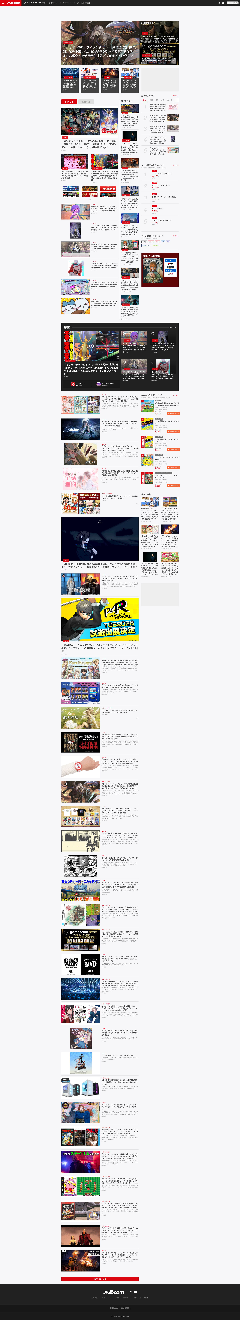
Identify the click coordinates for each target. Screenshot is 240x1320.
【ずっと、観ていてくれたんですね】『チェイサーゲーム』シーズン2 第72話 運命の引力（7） (120, 859)
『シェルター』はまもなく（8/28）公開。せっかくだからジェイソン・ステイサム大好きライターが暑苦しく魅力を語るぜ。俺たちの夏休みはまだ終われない (120, 1156)
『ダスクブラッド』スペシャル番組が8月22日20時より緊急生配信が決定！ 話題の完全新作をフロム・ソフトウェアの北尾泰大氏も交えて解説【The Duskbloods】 (130, 120)
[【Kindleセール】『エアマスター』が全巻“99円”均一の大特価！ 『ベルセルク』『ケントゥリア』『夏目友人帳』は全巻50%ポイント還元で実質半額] (80, 1137)
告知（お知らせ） (147, 55)
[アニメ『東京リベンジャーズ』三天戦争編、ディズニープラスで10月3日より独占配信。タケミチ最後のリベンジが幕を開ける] (75, 230)
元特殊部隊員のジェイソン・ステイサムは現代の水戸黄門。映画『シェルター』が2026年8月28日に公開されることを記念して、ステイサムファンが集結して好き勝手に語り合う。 (120, 1162)
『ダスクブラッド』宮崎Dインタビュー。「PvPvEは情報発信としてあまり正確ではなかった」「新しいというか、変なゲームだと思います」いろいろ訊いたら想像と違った (129, 147)
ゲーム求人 (65, 3)
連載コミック (105, 856)
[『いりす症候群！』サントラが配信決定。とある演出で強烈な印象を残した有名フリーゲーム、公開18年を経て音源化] (80, 1038)
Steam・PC (145, 245)
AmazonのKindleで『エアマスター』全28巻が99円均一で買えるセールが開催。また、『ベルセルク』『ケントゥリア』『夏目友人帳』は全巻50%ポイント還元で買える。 (120, 1137)
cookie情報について (136, 1298)
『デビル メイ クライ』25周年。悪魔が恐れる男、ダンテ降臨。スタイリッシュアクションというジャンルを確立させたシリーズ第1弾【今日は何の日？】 (120, 1230)
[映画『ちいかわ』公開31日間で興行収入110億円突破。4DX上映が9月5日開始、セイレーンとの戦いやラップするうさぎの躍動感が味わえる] (75, 306)
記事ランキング (148, 95)
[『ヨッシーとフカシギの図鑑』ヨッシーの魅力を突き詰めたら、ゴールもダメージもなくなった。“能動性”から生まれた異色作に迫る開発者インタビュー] (170, 557)
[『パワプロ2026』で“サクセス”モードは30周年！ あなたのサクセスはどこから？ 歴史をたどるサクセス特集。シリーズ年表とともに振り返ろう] (170, 502)
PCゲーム (45, 3)
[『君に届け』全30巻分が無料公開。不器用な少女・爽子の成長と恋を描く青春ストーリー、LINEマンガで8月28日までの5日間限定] (173, 107)
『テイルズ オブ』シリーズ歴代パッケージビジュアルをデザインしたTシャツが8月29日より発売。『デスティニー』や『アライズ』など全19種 (120, 810)
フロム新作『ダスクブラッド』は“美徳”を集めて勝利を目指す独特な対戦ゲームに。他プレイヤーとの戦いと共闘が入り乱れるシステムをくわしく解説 (129, 175)
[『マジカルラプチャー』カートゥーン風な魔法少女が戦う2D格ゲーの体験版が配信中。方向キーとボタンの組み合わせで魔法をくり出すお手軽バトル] (75, 287)
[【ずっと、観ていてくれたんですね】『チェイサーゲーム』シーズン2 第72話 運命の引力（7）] (80, 866)
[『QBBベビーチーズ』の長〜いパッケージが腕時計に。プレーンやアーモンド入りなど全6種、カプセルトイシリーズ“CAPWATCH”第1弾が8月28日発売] (80, 767)
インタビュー (127, 77)
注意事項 (125, 1298)
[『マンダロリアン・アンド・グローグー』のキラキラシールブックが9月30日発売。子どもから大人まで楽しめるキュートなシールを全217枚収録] (173, 150)
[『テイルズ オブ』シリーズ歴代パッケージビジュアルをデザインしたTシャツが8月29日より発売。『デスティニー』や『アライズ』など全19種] (80, 816)
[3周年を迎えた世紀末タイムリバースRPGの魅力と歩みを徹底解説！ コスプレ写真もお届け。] (80, 718)
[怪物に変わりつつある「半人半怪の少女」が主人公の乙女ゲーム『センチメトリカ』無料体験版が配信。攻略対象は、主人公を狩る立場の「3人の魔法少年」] (75, 249)
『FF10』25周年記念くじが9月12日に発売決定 (117, 1055)
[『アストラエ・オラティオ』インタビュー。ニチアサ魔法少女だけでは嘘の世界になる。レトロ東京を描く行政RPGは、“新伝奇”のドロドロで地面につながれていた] (130, 218)
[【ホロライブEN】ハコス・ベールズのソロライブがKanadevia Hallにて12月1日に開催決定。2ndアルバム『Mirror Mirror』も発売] (75, 268)
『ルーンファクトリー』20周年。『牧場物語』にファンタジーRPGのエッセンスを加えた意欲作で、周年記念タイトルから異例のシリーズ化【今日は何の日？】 (120, 909)
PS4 (168, 242)
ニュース (72, 3)
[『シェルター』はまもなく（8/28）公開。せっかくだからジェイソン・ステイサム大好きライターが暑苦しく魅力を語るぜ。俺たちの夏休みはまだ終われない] (80, 1162)
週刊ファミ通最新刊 (151, 256)
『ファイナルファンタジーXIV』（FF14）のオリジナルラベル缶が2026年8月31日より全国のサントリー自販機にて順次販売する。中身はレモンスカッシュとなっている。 (120, 691)
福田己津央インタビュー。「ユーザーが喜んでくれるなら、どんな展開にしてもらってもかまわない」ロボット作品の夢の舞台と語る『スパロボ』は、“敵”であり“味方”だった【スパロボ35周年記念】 (129, 84)
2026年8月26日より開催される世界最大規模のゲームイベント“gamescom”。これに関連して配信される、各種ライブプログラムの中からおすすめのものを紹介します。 (120, 989)
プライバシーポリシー (107, 1298)
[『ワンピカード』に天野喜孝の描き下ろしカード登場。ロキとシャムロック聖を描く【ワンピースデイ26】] (80, 1112)
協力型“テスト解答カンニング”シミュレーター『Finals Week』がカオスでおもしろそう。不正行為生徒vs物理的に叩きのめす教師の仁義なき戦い (104, 208)
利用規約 (118, 1298)
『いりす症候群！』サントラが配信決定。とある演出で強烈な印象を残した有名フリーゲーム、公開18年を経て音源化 (120, 1033)
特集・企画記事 (85, 3)
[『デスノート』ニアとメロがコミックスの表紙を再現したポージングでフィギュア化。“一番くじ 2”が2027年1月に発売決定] (80, 584)
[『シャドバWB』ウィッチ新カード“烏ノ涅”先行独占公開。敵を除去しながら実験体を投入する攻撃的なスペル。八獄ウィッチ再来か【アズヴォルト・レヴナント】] (173, 117)
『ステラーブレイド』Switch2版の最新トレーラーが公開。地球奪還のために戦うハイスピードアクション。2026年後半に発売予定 (119, 423)
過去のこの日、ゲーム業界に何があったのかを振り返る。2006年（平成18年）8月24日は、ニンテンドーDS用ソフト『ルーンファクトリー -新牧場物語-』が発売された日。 (120, 915)
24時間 (151, 100)
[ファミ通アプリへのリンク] (114, 1308)
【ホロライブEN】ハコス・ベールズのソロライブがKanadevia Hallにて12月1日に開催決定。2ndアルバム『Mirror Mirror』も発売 (104, 265)
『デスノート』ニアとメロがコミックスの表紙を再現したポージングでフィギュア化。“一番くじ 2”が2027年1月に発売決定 (120, 578)
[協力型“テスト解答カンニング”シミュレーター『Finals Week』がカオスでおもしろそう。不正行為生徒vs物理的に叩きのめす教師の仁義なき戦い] (75, 212)
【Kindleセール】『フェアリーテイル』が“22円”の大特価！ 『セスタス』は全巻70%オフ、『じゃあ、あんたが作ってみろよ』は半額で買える (149, 541)
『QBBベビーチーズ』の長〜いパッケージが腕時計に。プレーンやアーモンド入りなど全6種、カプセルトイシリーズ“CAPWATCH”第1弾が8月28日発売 (120, 761)
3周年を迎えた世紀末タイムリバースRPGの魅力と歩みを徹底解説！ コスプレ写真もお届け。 (119, 711)
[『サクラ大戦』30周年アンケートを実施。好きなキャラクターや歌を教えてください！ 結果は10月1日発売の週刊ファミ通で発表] (90, 73)
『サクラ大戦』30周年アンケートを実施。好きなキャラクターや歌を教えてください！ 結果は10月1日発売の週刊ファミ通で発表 (90, 84)
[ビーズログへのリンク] (126, 1308)
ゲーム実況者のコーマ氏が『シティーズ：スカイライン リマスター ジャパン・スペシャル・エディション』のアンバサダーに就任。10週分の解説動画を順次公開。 (120, 890)
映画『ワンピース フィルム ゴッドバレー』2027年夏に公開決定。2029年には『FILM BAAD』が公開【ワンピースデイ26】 (119, 959)
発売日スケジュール (55, 3)
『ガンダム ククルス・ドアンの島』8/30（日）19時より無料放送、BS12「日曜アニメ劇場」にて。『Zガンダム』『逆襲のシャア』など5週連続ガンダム (89, 144)
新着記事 (86, 101)
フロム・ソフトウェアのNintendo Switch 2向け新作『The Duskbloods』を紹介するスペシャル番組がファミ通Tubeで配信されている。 (120, 1260)
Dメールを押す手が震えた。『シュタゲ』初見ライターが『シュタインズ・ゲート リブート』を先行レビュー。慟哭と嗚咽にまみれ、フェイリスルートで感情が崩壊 (130, 257)
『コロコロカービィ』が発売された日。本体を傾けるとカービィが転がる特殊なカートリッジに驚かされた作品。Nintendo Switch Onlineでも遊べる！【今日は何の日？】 (120, 1181)
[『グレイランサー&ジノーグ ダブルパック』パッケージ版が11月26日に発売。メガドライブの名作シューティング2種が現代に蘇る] (74, 161)
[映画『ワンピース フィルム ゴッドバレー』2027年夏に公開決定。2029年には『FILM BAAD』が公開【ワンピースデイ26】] (80, 964)
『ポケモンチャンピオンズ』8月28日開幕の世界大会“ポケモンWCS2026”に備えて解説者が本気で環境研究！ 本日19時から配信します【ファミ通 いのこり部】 (104, 176)
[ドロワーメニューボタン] (3, 3)
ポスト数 (169, 100)
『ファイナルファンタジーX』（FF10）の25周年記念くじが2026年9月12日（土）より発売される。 (120, 1058)
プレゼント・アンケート (90, 77)
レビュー (144, 33)
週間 (157, 100)
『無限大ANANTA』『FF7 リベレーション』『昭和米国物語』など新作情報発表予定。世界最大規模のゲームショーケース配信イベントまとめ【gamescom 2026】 (70, 84)
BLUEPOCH (105, 715)
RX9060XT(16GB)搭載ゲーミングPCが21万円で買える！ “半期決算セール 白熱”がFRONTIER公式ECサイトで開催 (120, 1082)
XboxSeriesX (155, 245)
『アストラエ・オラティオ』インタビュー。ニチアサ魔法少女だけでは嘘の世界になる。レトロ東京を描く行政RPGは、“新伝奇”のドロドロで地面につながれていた (129, 230)
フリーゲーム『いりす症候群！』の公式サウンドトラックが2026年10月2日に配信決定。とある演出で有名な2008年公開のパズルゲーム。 (120, 1038)
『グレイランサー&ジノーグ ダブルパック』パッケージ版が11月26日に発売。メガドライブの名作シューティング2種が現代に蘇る (74, 175)
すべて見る (176, 95)
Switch (35, 3)
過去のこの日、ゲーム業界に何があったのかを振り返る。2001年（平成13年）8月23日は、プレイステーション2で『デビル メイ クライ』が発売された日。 (120, 1236)
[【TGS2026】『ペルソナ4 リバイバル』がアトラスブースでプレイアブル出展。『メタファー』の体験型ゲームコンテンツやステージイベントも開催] (100, 619)
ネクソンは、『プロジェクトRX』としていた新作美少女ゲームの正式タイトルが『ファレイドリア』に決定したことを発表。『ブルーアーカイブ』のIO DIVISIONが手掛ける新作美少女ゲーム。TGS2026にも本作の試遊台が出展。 (120, 454)
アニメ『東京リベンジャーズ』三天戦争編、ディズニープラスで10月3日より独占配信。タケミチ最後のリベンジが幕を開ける (104, 227)
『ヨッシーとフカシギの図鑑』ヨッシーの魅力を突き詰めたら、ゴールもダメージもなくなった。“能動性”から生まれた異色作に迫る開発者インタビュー (169, 569)
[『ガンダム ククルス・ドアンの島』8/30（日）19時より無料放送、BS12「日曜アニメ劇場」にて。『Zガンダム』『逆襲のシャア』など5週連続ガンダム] (89, 122)
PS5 (39, 3)
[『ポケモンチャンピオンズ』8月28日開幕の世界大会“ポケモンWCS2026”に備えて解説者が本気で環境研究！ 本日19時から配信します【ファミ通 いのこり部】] (104, 161)
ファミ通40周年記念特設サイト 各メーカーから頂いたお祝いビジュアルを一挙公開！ (120, 497)
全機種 (144, 242)
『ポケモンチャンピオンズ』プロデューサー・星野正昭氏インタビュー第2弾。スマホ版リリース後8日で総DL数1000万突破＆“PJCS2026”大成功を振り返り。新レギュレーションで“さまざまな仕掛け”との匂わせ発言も (129, 202)
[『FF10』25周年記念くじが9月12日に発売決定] (80, 1063)
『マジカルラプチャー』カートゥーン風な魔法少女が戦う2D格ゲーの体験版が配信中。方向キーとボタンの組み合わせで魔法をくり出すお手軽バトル (104, 284)
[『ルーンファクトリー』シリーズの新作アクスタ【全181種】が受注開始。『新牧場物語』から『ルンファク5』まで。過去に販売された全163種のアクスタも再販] (80, 668)
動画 (78, 3)
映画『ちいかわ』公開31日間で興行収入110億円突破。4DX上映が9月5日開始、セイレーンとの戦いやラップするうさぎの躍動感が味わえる (104, 303)
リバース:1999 (108, 708)
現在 (144, 100)
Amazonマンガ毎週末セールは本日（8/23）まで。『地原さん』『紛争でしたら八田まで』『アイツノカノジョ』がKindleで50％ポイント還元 (120, 1008)
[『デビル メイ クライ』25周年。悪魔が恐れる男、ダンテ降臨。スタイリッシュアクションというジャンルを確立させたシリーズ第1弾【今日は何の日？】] (80, 1236)
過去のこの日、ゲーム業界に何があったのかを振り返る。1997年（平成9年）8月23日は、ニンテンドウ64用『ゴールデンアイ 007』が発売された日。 (120, 1211)
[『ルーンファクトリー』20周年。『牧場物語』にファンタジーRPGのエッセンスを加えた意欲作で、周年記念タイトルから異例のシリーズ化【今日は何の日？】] (80, 915)
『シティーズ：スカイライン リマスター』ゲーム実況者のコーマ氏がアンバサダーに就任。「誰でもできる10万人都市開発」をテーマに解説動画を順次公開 (120, 885)
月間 (162, 100)
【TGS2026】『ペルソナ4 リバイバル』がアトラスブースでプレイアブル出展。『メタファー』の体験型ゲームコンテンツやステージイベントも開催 (99, 648)
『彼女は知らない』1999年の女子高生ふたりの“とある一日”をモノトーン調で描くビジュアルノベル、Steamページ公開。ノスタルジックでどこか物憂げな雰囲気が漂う (120, 835)
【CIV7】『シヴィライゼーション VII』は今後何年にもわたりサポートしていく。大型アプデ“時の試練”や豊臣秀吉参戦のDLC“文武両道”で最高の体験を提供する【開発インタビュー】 (129, 284)
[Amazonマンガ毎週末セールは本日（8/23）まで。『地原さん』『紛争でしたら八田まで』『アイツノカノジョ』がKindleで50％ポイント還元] (80, 1014)
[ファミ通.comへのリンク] (13, 3)
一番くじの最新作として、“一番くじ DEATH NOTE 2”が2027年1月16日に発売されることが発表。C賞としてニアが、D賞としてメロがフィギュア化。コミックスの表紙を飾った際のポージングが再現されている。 (120, 584)
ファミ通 (104, 500)
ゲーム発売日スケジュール (152, 236)
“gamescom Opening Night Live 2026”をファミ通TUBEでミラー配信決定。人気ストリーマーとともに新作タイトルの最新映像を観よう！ (159, 59)
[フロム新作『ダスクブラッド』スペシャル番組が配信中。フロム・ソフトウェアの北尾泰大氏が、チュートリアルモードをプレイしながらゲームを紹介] (110, 73)
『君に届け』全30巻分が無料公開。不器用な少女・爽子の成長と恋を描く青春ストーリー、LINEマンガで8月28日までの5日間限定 (158, 107)
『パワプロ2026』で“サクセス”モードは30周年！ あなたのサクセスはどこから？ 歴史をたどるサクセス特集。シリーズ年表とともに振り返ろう (169, 513)
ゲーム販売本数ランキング (152, 165)
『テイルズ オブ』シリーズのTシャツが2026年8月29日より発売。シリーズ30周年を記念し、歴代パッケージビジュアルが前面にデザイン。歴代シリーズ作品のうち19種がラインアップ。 (120, 816)
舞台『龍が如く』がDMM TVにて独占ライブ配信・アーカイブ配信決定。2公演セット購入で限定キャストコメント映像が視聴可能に (120, 737)
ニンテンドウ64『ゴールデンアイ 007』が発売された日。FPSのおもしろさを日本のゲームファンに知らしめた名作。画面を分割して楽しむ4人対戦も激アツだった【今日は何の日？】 (120, 1205)
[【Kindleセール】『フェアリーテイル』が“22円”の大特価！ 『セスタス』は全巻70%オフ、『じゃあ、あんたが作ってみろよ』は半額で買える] (150, 529)
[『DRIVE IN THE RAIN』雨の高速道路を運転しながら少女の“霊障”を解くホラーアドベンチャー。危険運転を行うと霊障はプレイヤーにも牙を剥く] (100, 539)
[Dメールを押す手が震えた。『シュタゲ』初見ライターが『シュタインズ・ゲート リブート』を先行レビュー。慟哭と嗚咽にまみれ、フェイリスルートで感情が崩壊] (130, 245)
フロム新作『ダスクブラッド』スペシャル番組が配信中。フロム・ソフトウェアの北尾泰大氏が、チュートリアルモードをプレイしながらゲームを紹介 (109, 84)
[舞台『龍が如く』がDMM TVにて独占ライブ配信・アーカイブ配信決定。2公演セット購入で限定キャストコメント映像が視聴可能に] (80, 742)
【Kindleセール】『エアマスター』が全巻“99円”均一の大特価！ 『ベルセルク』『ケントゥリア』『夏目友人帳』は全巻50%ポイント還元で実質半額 (120, 1131)
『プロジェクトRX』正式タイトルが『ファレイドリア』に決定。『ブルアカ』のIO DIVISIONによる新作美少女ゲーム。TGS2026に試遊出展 (120, 448)
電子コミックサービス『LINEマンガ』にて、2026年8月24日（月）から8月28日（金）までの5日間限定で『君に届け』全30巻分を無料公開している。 (120, 478)
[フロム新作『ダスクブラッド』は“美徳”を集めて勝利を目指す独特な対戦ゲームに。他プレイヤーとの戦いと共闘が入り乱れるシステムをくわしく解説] (130, 163)
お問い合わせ (95, 1298)
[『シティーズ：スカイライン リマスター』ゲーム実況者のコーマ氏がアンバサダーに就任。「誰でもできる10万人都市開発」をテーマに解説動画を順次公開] (80, 890)
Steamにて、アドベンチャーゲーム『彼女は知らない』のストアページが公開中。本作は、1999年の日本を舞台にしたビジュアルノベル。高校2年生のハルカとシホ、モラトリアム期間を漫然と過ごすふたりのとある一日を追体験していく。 (120, 841)
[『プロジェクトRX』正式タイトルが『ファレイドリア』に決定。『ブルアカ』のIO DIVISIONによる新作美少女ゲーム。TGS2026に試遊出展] (80, 454)
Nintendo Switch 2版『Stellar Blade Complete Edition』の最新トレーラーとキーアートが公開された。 (120, 428)
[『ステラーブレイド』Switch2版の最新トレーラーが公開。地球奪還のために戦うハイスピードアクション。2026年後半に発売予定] (80, 429)
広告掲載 (146, 1298)
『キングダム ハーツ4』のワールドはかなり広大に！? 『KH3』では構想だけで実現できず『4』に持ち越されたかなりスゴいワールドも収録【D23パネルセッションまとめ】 (169, 541)
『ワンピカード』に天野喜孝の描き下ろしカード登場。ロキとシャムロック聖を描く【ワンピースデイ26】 (119, 1107)
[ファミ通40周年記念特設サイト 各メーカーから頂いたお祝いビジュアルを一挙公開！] (80, 503)
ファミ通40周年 (108, 493)
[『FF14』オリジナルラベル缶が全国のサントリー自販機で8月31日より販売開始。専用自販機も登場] (80, 693)
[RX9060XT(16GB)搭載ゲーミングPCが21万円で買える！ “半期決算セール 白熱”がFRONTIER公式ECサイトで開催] (80, 1088)
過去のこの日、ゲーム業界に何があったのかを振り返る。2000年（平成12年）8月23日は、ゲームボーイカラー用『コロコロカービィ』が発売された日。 (120, 1186)
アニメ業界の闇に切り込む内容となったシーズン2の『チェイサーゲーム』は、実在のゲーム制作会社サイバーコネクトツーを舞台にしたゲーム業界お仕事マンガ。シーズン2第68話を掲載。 (120, 863)
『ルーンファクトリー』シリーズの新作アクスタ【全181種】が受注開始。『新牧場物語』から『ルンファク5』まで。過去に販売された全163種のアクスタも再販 (120, 662)
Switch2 (29, 3)
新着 (24, 3)
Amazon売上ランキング (151, 395)
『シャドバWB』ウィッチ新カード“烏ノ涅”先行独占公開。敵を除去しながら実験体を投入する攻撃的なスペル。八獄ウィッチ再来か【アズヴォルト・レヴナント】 (100, 53)
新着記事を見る (100, 1279)
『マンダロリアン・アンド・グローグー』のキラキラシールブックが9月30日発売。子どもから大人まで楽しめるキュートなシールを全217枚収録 (158, 151)
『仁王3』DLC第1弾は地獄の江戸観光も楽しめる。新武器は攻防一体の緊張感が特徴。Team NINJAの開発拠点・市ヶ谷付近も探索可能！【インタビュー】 (129, 312)
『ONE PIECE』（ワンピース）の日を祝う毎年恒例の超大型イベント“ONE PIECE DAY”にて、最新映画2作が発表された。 (120, 964)
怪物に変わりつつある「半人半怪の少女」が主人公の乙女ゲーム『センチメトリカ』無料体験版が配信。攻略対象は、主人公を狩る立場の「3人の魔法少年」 (104, 246)
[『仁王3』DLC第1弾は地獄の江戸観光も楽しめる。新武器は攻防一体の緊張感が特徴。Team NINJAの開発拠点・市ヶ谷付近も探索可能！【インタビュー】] (130, 300)
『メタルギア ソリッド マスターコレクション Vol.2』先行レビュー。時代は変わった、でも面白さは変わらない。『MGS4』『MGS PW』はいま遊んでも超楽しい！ (159, 38)
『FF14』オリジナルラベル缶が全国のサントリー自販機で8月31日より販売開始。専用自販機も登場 (120, 686)
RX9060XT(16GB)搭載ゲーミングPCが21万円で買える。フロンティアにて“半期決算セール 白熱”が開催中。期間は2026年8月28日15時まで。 (120, 1087)
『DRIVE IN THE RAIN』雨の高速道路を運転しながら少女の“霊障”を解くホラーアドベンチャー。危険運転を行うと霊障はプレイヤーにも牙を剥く (99, 565)
